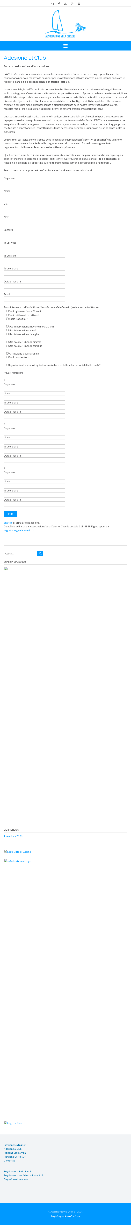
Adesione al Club (13, 1148)
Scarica (8, 522)
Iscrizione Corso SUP (15, 1156)
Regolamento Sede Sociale (18, 1171)
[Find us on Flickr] (79, 3)
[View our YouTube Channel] (65, 3)
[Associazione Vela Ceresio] (65, 23)
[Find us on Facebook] (59, 3)
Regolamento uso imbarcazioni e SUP (23, 1175)
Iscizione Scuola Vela (15, 1152)
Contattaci (9, 1160)
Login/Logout (57, 1216)
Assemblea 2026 (13, 836)
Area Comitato (72, 1216)
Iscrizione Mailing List (15, 1144)
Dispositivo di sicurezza (16, 1179)
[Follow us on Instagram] (72, 3)
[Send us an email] (52, 3)
